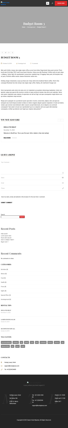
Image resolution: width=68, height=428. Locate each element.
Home (23, 27)
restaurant (43, 342)
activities (15, 342)
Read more (7, 138)
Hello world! (10, 127)
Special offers (5, 346)
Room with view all (6, 238)
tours (17, 346)
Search (3, 214)
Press (2, 286)
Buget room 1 (4, 242)
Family (26, 342)
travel (22, 346)
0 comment (35, 63)
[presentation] (59, 120)
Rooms (50, 342)
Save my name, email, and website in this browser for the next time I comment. (23, 197)
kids (37, 342)
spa (62, 342)
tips (12, 346)
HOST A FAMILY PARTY (7, 240)
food (32, 342)
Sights (2, 291)
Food (2, 278)
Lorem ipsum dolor (6, 236)
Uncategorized (31, 27)
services (57, 342)
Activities (3, 269)
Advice (3, 274)
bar (21, 342)
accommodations (6, 342)
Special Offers (5, 295)
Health (2, 282)
